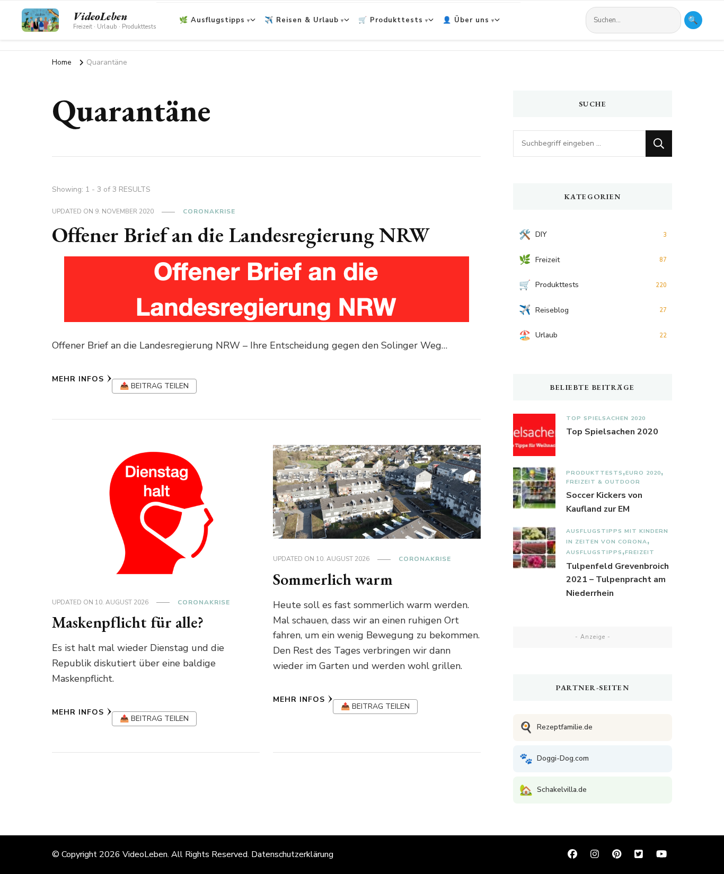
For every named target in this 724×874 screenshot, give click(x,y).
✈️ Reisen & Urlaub (301, 20)
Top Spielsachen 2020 (606, 418)
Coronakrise (209, 211)
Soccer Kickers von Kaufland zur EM (604, 502)
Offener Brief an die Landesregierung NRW (241, 234)
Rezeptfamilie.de (556, 727)
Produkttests (594, 473)
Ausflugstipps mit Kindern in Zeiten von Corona (617, 536)
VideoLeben (100, 16)
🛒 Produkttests (390, 20)
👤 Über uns (466, 20)
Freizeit (640, 552)
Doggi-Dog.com (554, 759)
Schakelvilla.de (553, 790)
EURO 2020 (643, 473)
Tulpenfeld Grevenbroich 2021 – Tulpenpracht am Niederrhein (617, 579)
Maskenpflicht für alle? (128, 622)
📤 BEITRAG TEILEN (154, 386)
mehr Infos (78, 379)
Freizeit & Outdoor (603, 482)
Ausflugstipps (594, 552)
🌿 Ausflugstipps (212, 20)
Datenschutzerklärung (292, 854)
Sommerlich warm (333, 579)
